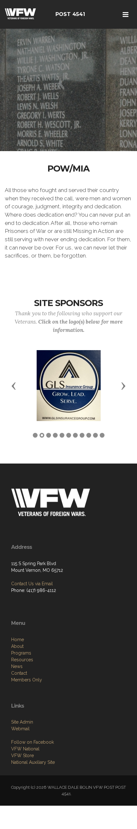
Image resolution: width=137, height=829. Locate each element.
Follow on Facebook (32, 742)
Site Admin (22, 722)
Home (17, 639)
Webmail (20, 728)
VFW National (25, 748)
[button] (14, 385)
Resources (22, 659)
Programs (21, 653)
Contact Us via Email (32, 583)
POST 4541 (70, 14)
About (17, 646)
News (17, 666)
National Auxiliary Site (33, 762)
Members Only (26, 679)
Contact (19, 673)
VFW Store (22, 755)
